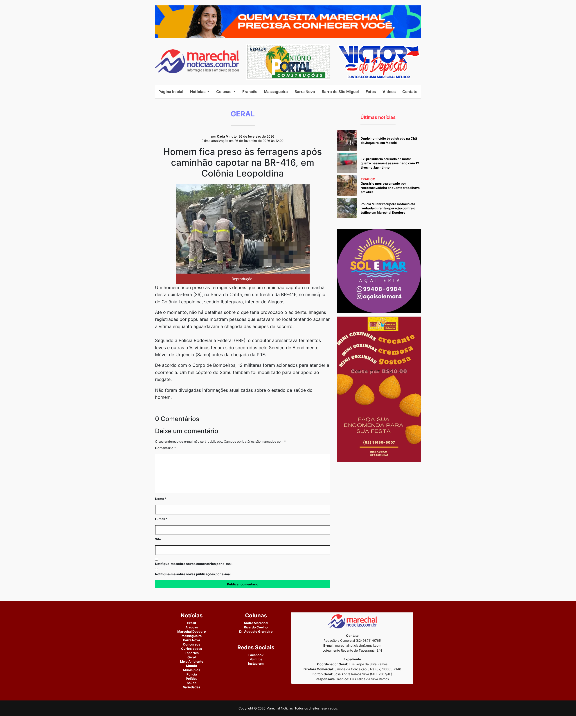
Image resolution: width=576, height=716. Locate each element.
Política (191, 678)
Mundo (191, 666)
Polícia (192, 674)
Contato (409, 91)
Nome (160, 499)
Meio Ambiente (191, 661)
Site (158, 539)
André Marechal (256, 623)
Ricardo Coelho (256, 627)
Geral (191, 657)
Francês (249, 91)
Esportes (192, 653)
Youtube (256, 659)
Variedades (191, 687)
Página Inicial (172, 91)
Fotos (371, 91)
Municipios (191, 670)
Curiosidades (191, 648)
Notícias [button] (198, 91)
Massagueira (276, 91)
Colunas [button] (224, 91)
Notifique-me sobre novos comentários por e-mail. (194, 564)
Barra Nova (305, 91)
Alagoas (191, 627)
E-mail (161, 519)
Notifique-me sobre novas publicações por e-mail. (193, 574)
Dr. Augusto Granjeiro (256, 631)
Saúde (191, 683)
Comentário (165, 448)
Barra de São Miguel (340, 91)
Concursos (191, 644)
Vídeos (389, 91)
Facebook (255, 655)
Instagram (256, 663)
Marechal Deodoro (191, 631)
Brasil (191, 623)
